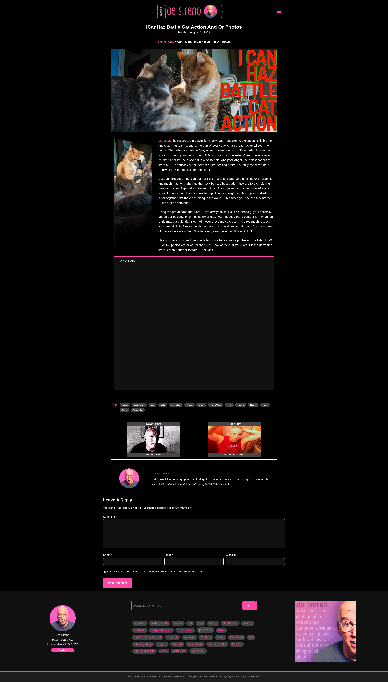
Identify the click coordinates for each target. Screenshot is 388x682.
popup (241, 405)
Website (231, 554)
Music (220, 637)
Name (107, 554)
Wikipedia (137, 410)
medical (189, 637)
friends (213, 623)
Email (168, 554)
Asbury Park (160, 623)
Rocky (253, 405)
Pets (229, 405)
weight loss (179, 651)
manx (201, 405)
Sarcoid (177, 644)
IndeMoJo (140, 630)
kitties (189, 405)
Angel (125, 405)
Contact (63, 650)
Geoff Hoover (230, 623)
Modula (206, 637)
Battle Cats (139, 405)
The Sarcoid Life (144, 650)
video (164, 651)
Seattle (236, 644)
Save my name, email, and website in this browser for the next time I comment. (158, 571)
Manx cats (165, 140)
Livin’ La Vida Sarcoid (148, 637)
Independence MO (161, 630)
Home (162, 41)
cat (152, 405)
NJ (251, 637)
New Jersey (236, 637)
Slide (124, 410)
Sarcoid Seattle (217, 643)
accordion (140, 623)
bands (178, 623)
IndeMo (248, 623)
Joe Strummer (185, 630)
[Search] (249, 605)
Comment (110, 516)
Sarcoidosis (195, 644)
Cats (171, 41)
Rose (265, 405)
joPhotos (175, 405)
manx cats (215, 405)
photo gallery (143, 644)
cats (163, 405)
